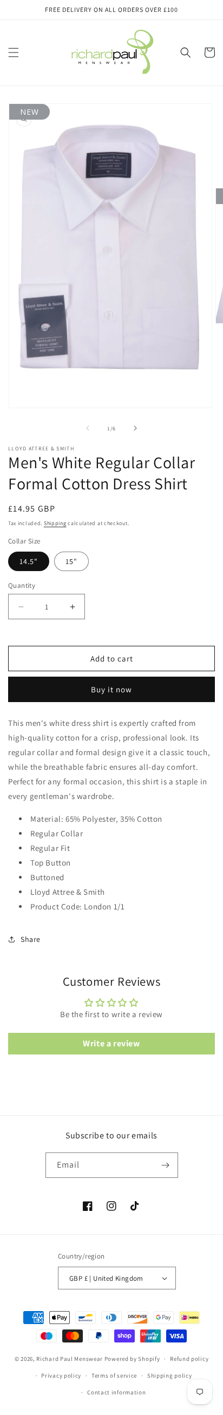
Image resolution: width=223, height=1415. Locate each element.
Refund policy (189, 1358)
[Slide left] (88, 428)
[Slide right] (135, 428)
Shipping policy (169, 1375)
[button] (13, 52)
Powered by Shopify (132, 1358)
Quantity (21, 585)
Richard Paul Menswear (69, 1358)
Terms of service (114, 1375)
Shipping (55, 523)
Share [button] (31, 939)
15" (71, 561)
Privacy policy (61, 1375)
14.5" (28, 561)
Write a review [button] (111, 1043)
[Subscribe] (166, 1165)
